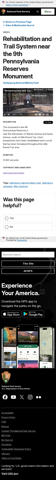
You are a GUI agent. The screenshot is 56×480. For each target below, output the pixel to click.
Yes (12, 218)
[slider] (28, 112)
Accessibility (7, 413)
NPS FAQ (5, 435)
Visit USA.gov (9, 473)
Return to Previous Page (19, 22)
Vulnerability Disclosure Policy (16, 449)
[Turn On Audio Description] (36, 114)
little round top (21, 186)
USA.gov (5, 453)
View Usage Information (13, 173)
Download (39, 90)
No (11, 226)
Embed (50, 90)
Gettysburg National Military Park (21, 83)
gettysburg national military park (25, 183)
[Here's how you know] (28, 4)
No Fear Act (7, 440)
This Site (28, 263)
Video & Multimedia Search (19, 25)
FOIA (3, 422)
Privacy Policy (8, 417)
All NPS (28, 270)
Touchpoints (22, 240)
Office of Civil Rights (11, 458)
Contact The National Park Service (18, 431)
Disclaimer (6, 444)
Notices (5, 426)
